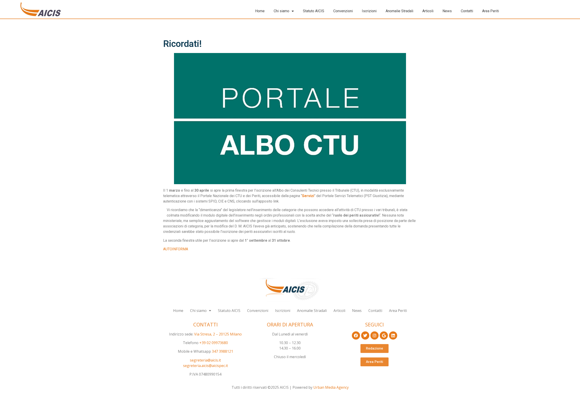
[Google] (384, 335)
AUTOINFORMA (175, 249)
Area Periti (490, 11)
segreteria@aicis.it (205, 360)
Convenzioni (343, 11)
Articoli (427, 11)
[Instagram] (374, 335)
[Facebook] (356, 335)
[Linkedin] (393, 335)
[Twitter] (365, 335)
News (447, 11)
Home (260, 11)
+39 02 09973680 (213, 342)
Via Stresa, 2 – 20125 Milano (218, 334)
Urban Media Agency (331, 387)
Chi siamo (281, 11)
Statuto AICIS (313, 11)
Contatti (467, 11)
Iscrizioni (369, 11)
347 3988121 (222, 351)
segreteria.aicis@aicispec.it (205, 365)
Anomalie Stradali (399, 11)
